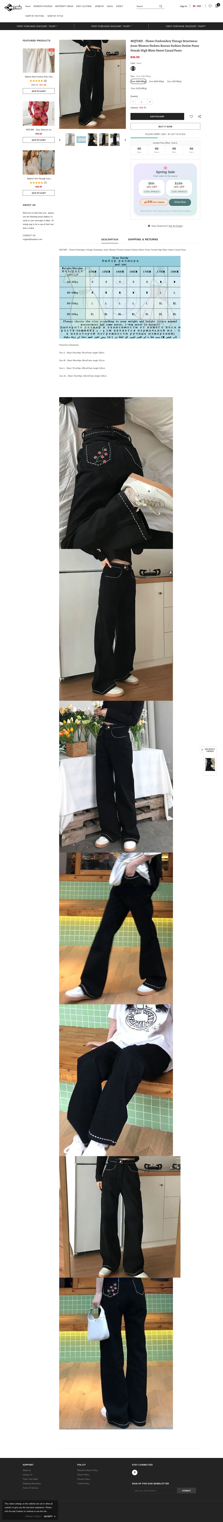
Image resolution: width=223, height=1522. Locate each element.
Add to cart (39, 91)
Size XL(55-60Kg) (139, 88)
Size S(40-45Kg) (138, 81)
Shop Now (180, 202)
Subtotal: (134, 108)
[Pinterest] (134, 1472)
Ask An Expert (176, 226)
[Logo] (13, 8)
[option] (37, 26)
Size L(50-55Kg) (174, 81)
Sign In (183, 6)
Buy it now (165, 126)
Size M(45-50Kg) (156, 81)
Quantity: (134, 96)
